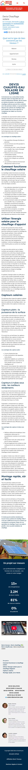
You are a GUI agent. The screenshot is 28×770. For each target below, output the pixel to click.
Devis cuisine (14, 693)
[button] (17, 3)
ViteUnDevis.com (19, 73)
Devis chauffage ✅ (17, 645)
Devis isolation (14, 686)
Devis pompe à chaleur (14, 688)
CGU (3, 73)
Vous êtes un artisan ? (24, 74)
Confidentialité (7, 73)
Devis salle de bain (14, 695)
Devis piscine (19, 690)
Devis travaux (5, 645)
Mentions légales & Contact (14, 764)
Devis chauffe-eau (6, 647)
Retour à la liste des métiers (14, 69)
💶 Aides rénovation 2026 (14, 697)
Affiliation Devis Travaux (14, 759)
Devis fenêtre (8, 690)
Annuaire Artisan (14, 754)
